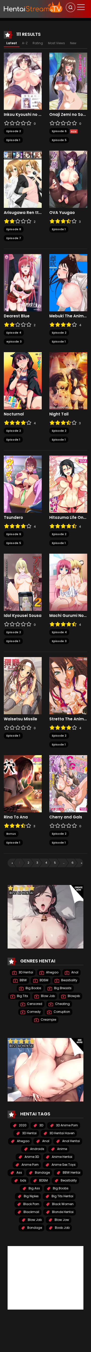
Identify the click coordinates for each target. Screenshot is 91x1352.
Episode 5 (59, 140)
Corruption (61, 1011)
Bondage (34, 1227)
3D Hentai (25, 972)
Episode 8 (13, 229)
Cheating (62, 1004)
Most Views (56, 43)
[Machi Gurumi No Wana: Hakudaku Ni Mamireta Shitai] (68, 582)
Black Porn (30, 1204)
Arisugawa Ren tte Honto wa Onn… (23, 212)
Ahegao (51, 972)
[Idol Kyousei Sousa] (23, 582)
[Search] (70, 7)
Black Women (62, 1204)
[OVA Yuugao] (68, 179)
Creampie (48, 1019)
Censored (34, 1004)
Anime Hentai (61, 1157)
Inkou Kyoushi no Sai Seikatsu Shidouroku (23, 114)
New (73, 43)
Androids (36, 1149)
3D (41, 1125)
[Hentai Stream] (33, 6)
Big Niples (31, 1196)
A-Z (25, 43)
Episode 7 (13, 238)
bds (22, 1180)
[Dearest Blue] (23, 282)
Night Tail (59, 414)
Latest (11, 43)
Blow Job (47, 996)
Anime (61, 1149)
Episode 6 (59, 131)
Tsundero (13, 517)
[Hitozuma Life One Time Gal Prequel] (68, 484)
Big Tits (22, 996)
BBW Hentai (71, 1172)
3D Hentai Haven (62, 1133)
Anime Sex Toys (63, 1164)
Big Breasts (62, 988)
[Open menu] (81, 7)
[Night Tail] (68, 380)
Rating (38, 43)
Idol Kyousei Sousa (22, 615)
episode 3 (13, 341)
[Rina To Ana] (23, 783)
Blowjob (73, 996)
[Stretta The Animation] (68, 685)
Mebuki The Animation (68, 316)
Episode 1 (13, 140)
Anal (74, 972)
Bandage (42, 1172)
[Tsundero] (23, 484)
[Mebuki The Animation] (68, 282)
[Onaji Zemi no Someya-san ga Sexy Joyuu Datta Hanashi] (68, 81)
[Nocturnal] (23, 380)
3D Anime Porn (66, 1125)
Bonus (11, 834)
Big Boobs (33, 988)
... (63, 863)
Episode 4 (13, 333)
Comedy (33, 1011)
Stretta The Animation (68, 719)
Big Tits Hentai (62, 1196)
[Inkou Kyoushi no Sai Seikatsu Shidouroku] (23, 81)
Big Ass (34, 1188)
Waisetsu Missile (20, 719)
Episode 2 (13, 131)
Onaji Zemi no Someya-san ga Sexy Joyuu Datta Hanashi (68, 114)
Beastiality (68, 980)
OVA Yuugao (62, 212)
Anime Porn (30, 1164)
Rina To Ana (16, 817)
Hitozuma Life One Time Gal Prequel (68, 517)
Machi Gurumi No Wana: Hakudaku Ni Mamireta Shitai (68, 615)
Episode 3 (59, 641)
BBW (23, 980)
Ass (19, 1172)
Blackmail (31, 1212)
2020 (22, 1125)
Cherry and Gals (65, 817)
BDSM (43, 980)
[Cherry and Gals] (68, 783)
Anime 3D (31, 1157)
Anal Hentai (70, 1141)
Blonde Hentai (62, 1212)
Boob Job (62, 1227)
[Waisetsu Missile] (23, 685)
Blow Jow (61, 1220)
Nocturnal (14, 414)
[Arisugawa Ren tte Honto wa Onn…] (23, 179)
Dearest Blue (17, 316)
